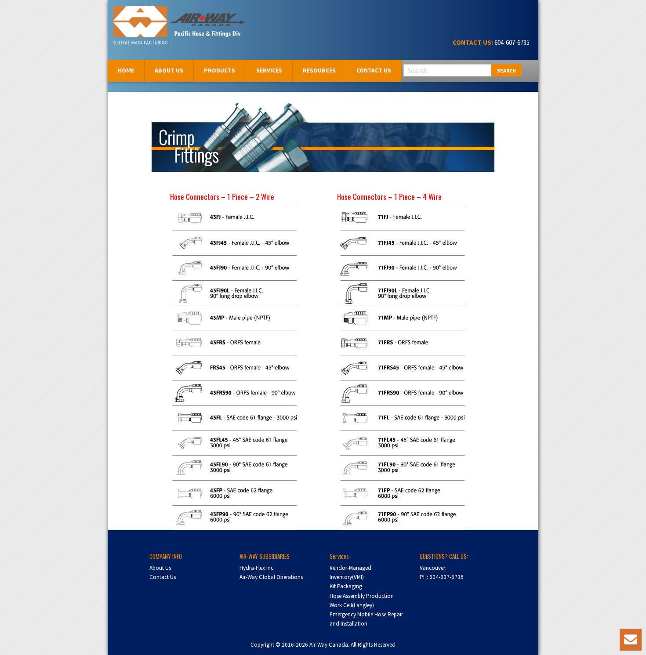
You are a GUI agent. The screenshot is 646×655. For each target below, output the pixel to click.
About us (169, 70)
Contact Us (373, 70)
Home (126, 70)
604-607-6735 (511, 42)
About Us (160, 568)
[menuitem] (126, 70)
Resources (319, 70)
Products (219, 70)
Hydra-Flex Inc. (257, 568)
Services (269, 70)
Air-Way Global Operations (271, 577)
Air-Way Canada (146, 16)
